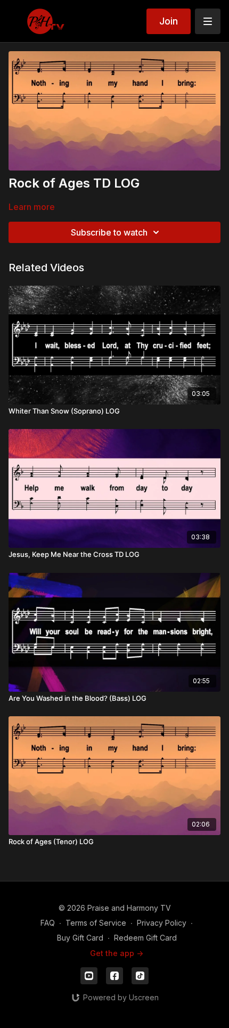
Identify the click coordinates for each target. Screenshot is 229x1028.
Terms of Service (96, 922)
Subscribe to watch (109, 232)
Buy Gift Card (80, 937)
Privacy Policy (161, 922)
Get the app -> (116, 953)
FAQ (47, 922)
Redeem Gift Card (145, 937)
